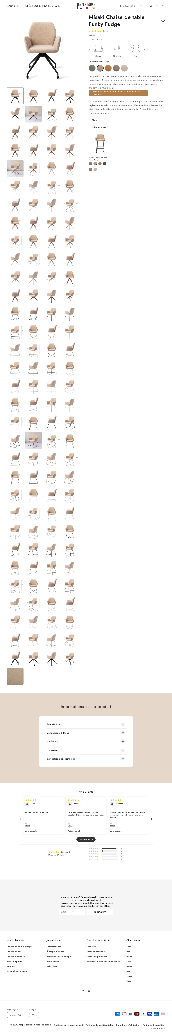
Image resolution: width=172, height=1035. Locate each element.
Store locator (53, 961)
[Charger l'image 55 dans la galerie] (51, 331)
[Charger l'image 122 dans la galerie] (33, 640)
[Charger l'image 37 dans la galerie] (15, 259)
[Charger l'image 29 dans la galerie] (15, 223)
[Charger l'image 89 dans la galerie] (15, 495)
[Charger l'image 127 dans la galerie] (51, 658)
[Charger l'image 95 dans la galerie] (51, 513)
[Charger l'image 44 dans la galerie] (69, 277)
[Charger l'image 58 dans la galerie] (33, 350)
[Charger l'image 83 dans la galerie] (51, 458)
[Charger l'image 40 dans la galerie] (69, 259)
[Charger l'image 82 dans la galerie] (33, 458)
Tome (128, 981)
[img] (31, 800)
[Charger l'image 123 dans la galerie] (51, 640)
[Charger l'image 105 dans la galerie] (15, 567)
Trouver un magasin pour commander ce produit (117, 93)
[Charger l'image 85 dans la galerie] (15, 476)
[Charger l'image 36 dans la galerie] (69, 241)
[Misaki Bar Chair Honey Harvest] (100, 163)
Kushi (129, 961)
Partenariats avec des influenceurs (103, 961)
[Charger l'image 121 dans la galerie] (15, 640)
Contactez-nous (54, 946)
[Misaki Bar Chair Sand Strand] (95, 169)
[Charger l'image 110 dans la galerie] (33, 585)
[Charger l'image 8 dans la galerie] (69, 114)
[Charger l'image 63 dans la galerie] (51, 368)
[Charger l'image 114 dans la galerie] (33, 604)
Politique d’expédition (154, 1025)
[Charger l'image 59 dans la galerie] (51, 350)
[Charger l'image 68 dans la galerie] (69, 386)
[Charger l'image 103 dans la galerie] (51, 549)
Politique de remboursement (68, 1025)
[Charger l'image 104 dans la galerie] (69, 549)
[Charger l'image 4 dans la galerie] (69, 95)
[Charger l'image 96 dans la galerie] (69, 513)
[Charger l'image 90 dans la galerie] (33, 495)
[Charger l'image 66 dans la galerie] (33, 386)
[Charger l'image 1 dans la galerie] (15, 95)
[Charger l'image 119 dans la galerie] (51, 622)
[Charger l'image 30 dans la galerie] (33, 223)
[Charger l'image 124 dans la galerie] (69, 640)
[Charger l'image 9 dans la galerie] (15, 132)
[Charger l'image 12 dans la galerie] (69, 132)
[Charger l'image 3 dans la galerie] (51, 95)
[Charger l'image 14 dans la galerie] (33, 150)
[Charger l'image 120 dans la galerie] (69, 622)
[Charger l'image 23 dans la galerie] (51, 186)
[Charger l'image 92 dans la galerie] (69, 495)
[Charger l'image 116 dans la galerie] (69, 604)
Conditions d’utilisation (128, 1025)
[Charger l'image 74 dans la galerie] (33, 422)
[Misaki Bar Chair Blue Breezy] (90, 163)
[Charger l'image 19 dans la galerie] (51, 168)
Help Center (52, 966)
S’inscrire (100, 912)
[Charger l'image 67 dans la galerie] (51, 386)
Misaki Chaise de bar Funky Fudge (98, 159)
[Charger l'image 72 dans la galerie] (69, 404)
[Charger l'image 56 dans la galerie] (69, 331)
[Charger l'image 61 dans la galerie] (15, 368)
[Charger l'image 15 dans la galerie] (51, 150)
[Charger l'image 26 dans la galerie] (33, 204)
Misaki (129, 966)
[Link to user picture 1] (28, 825)
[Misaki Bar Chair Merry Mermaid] (104, 163)
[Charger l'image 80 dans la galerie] (69, 440)
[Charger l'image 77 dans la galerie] (15, 440)
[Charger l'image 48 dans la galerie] (69, 295)
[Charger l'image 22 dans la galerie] (33, 186)
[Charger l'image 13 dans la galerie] (15, 150)
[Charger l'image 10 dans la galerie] (33, 132)
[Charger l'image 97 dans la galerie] (15, 531)
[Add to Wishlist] (163, 20)
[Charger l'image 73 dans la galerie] (15, 422)
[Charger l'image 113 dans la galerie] (15, 604)
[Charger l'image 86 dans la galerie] (33, 476)
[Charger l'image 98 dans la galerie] (33, 531)
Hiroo (129, 956)
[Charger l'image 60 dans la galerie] (69, 350)
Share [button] (94, 120)
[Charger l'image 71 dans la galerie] (51, 404)
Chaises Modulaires (16, 956)
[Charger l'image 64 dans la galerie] (69, 368)
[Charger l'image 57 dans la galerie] (15, 350)
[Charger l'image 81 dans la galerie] (15, 458)
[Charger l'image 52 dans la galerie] (69, 313)
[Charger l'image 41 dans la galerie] (15, 277)
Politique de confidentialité (99, 1025)
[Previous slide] (91, 50)
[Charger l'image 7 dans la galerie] (51, 114)
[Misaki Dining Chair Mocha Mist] (116, 68)
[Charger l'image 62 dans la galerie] (33, 368)
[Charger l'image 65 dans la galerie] (15, 386)
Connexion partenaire (97, 956)
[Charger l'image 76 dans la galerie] (69, 422)
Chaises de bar (14, 951)
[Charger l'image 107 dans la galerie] (51, 567)
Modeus (40, 1025)
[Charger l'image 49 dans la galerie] (15, 313)
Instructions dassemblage (59, 956)
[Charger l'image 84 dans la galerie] (69, 458)
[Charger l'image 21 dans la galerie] (15, 186)
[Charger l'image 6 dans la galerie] (33, 114)
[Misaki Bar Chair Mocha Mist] (90, 169)
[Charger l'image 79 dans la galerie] (51, 440)
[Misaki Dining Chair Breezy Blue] (92, 68)
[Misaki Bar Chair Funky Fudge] (95, 163)
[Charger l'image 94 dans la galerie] (33, 513)
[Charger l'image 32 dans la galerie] (69, 223)
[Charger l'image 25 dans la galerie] (15, 204)
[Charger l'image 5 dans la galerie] (15, 114)
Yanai (129, 946)
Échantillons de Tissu (17, 971)
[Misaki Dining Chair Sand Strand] (124, 68)
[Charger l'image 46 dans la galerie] (33, 295)
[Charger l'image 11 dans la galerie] (51, 132)
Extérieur (11, 966)
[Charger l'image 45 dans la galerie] (15, 295)
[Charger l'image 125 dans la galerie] (15, 658)
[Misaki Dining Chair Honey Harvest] (108, 68)
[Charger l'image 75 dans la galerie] (51, 422)
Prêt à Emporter (14, 961)
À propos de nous (55, 951)
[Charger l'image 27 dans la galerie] (51, 204)
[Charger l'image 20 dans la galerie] (69, 168)
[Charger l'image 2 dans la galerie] (33, 95)
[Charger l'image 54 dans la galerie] (33, 331)
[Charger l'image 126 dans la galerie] (33, 658)
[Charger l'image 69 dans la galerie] (15, 404)
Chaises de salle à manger (19, 946)
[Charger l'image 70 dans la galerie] (33, 404)
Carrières (91, 946)
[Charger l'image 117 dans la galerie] (15, 622)
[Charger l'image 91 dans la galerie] (51, 495)
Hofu (128, 951)
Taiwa (129, 976)
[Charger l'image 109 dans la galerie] (15, 585)
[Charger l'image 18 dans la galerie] (33, 168)
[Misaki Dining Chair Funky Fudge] (100, 68)
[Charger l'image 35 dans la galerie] (51, 241)
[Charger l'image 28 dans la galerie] (69, 204)
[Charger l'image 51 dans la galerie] (51, 313)
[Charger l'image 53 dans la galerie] (15, 331)
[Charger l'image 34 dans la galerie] (33, 241)
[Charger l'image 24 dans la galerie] (69, 186)
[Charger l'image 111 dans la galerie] (51, 585)
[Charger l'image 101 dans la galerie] (15, 549)
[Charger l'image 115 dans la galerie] (51, 604)
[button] (14, 6)
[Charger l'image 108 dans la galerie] (69, 567)
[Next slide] (143, 50)
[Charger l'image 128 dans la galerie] (69, 658)
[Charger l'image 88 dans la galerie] (69, 476)
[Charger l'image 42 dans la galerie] (33, 277)
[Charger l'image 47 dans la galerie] (51, 295)
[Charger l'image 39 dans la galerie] (51, 259)
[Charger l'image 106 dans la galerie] (33, 567)
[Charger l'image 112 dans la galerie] (69, 585)
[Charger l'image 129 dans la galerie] (15, 676)
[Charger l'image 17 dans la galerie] (15, 168)
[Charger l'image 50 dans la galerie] (33, 313)
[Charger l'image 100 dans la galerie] (69, 531)
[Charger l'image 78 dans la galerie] (33, 440)
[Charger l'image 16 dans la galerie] (69, 150)
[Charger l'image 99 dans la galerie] (51, 531)
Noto (128, 971)
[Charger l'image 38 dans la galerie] (33, 259)
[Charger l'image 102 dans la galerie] (33, 549)
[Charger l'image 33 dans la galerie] (15, 241)
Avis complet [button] (31, 831)
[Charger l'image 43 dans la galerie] (51, 277)
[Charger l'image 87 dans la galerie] (51, 476)
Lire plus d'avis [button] (86, 839)
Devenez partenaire (96, 951)
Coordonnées (158, 1028)
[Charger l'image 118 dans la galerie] (33, 622)
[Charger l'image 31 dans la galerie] (51, 223)
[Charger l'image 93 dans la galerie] (15, 513)
